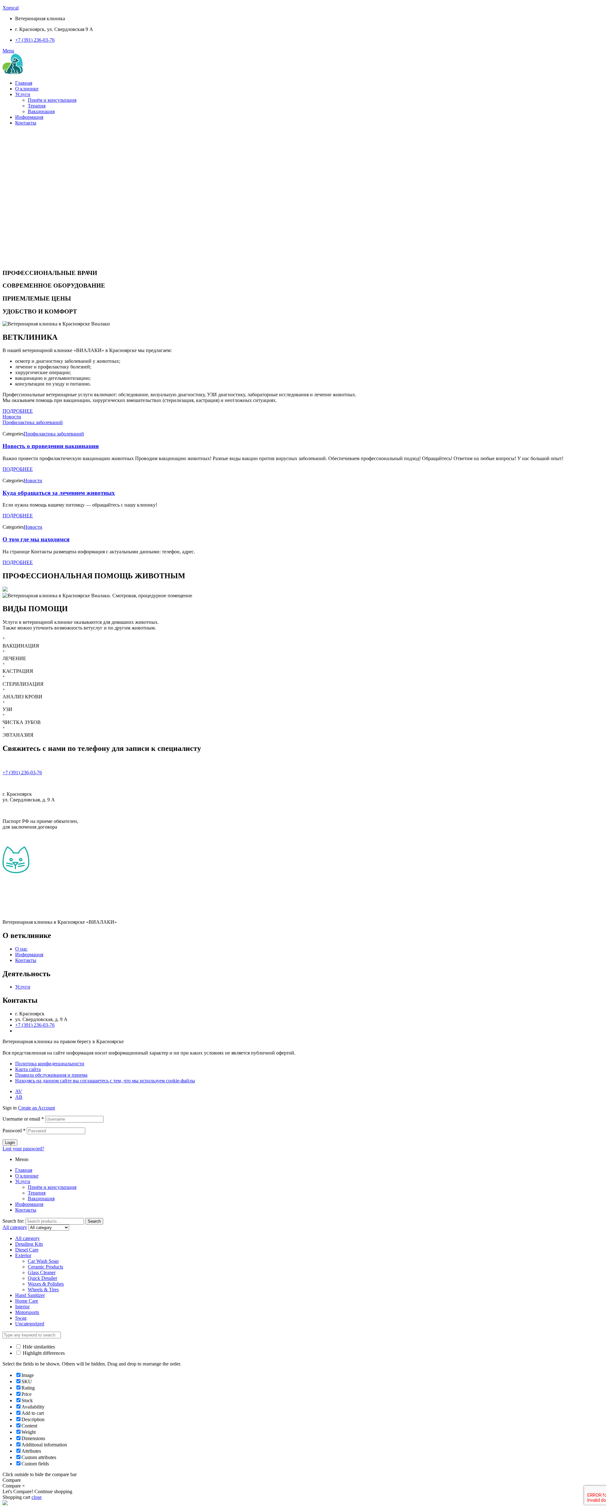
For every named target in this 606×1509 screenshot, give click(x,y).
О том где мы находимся (36, 539)
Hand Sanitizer (30, 1295)
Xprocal (11, 7)
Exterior (23, 1255)
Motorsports (27, 1312)
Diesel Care (27, 1249)
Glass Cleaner (42, 1272)
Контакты (25, 122)
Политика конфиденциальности (49, 1063)
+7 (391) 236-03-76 (22, 772)
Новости (12, 416)
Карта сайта (28, 1069)
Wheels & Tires (43, 1289)
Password (14, 1130)
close (37, 1497)
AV (18, 1091)
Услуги (22, 94)
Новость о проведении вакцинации (51, 446)
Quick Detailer (42, 1278)
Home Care (26, 1301)
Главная (23, 83)
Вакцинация (41, 111)
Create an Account (36, 1107)
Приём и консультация (52, 100)
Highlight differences (43, 1353)
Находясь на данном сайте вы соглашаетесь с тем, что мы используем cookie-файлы (105, 1080)
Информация (29, 117)
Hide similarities (38, 1346)
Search (94, 1221)
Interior (22, 1306)
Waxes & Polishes (46, 1284)
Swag (21, 1318)
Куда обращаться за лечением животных (59, 493)
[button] (18, 411)
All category (27, 1238)
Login (10, 1142)
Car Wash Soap (43, 1261)
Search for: (13, 1221)
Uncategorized (29, 1323)
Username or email (23, 1119)
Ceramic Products (45, 1266)
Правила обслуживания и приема (51, 1075)
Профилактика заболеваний (33, 422)
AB (18, 1097)
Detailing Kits (29, 1244)
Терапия (36, 105)
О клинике (27, 88)
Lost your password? (23, 1148)
